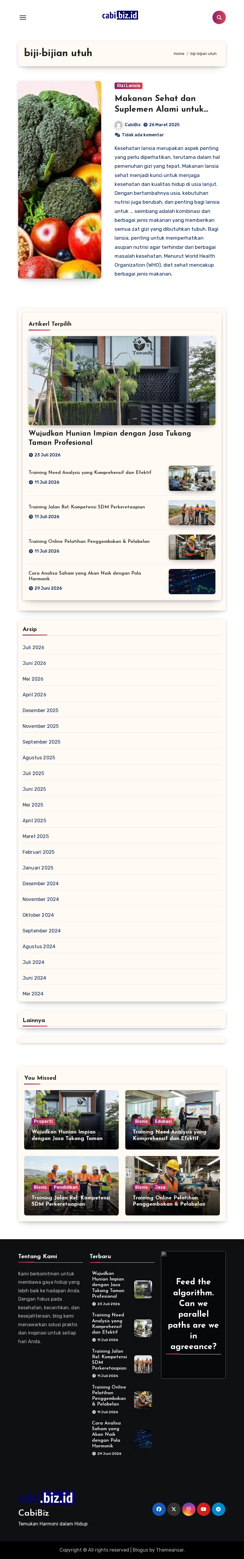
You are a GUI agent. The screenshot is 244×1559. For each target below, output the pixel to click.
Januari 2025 (38, 868)
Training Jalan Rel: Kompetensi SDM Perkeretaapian (87, 507)
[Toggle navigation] (23, 17)
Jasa (160, 1187)
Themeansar (170, 1550)
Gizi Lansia (128, 85)
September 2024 (42, 931)
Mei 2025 (33, 805)
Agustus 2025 (39, 757)
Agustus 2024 (39, 946)
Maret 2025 (36, 836)
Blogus (140, 1550)
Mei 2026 (33, 679)
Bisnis (141, 1121)
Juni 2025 (34, 789)
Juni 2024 (34, 978)
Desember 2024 (41, 883)
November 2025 (41, 726)
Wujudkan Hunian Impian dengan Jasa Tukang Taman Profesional (67, 1139)
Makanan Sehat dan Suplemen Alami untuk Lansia (159, 110)
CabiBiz (133, 124)
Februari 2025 (39, 852)
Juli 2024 (34, 962)
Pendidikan (66, 1187)
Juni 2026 (34, 663)
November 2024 (41, 899)
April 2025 (34, 820)
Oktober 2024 (38, 915)
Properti (43, 1121)
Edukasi (163, 1121)
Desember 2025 (41, 710)
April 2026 (34, 695)
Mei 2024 (33, 994)
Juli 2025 (33, 773)
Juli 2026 (34, 647)
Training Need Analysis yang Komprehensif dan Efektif (90, 472)
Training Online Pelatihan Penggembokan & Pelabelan (89, 541)
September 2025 (42, 742)
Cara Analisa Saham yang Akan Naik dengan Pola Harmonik (106, 1435)
